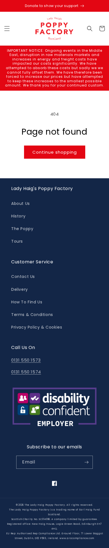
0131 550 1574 (26, 372)
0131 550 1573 (26, 360)
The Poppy (22, 228)
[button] (7, 28)
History (18, 216)
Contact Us (23, 276)
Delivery (19, 289)
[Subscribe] (86, 462)
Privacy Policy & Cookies (36, 327)
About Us (20, 203)
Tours (17, 241)
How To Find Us (26, 302)
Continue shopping (54, 152)
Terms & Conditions (32, 314)
